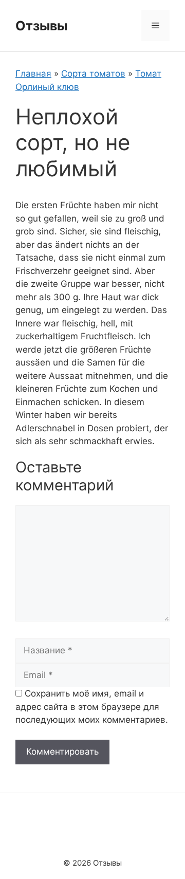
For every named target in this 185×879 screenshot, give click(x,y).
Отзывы (41, 25)
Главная (33, 73)
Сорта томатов (93, 73)
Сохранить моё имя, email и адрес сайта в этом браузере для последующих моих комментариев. (91, 706)
